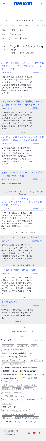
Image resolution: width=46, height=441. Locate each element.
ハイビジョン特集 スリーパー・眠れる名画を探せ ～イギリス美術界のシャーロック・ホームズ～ (22, 66)
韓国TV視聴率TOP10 (10, 375)
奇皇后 (11, 385)
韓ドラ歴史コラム (36, 360)
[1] (20, 56)
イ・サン (5, 382)
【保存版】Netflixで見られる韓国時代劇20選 (17, 414)
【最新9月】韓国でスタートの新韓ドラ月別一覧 (20, 367)
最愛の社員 (17, 392)
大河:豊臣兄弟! (22, 346)
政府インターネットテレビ (10, 179)
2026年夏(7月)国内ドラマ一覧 (12, 349)
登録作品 (18, 20)
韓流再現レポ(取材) (10, 371)
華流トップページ (9, 407)
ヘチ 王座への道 (24, 378)
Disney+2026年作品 (10, 357)
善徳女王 (27, 385)
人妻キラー (28, 389)
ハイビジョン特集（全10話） (18, 269)
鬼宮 (3, 385)
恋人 (35, 385)
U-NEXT (5, 360)
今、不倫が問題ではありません (13, 396)
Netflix (5, 353)
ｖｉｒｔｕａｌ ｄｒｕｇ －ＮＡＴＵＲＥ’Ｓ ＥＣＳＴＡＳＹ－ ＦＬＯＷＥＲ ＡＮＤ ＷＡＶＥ (22, 201)
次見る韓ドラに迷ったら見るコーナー (15, 411)
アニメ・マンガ (37, 25)
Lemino (15, 360)
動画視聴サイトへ (38, 73)
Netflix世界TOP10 (9, 378)
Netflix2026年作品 (19, 353)
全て (6, 25)
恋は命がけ (6, 392)
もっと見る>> (27, 421)
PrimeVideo (25, 357)
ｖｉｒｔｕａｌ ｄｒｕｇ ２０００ (20, 237)
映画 (26, 25)
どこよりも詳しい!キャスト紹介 (33, 375)
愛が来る (5, 389)
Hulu (24, 360)
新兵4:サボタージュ (34, 400)
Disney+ (32, 353)
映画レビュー (7, 418)
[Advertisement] (23, 12)
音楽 (13, 25)
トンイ (14, 382)
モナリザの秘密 (9, 302)
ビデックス (5, 208)
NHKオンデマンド (7, 73)
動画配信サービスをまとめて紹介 (27, 418)
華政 (18, 385)
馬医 (35, 378)
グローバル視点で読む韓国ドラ (13, 364)
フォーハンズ (7, 403)
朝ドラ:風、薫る (8, 346)
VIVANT (34, 346)
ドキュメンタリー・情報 (32, 20)
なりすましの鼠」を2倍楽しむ (12, 400)
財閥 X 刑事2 (16, 389)
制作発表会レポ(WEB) (28, 371)
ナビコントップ (6, 20)
